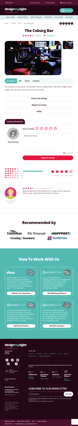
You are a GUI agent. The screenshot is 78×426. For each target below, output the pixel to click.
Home (6, 23)
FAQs (39, 111)
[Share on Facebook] (60, 23)
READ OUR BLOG (36, 17)
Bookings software (31, 377)
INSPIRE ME (48, 17)
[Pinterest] (17, 360)
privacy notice (33, 400)
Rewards (39, 353)
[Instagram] (12, 360)
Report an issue (39, 105)
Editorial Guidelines (45, 356)
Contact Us (53, 353)
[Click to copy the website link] (72, 23)
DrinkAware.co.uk (10, 394)
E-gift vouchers (56, 377)
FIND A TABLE (10, 17)
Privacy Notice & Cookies (23, 421)
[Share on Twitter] (63, 23)
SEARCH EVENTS (23, 17)
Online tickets (44, 378)
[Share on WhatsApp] (69, 23)
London (13, 23)
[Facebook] (7, 360)
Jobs (45, 353)
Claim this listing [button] (39, 98)
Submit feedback (42, 421)
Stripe (6, 380)
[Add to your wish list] (58, 44)
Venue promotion (67, 379)
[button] (31, 35)
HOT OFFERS (59, 17)
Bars (19, 23)
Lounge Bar (50, 36)
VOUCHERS (69, 17)
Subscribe (68, 394)
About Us (31, 353)
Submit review (48, 157)
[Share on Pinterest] (66, 23)
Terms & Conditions (10, 421)
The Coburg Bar (29, 23)
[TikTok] (16, 363)
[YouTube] (8, 363)
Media (65, 353)
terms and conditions (62, 398)
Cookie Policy (32, 356)
